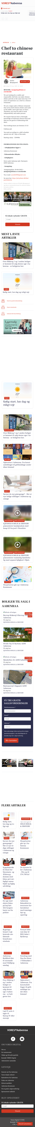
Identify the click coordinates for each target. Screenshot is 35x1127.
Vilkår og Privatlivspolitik (9, 1055)
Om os (3, 1049)
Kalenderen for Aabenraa (9, 1078)
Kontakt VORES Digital (8, 1058)
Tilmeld (17, 224)
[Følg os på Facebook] (13, 1039)
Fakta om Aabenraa (7, 1080)
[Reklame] (17, 198)
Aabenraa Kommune (8, 1086)
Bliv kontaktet (11, 740)
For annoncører (6, 1052)
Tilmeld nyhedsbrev (24, 1124)
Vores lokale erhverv (8, 1075)
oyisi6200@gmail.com (18, 175)
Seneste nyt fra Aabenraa (9, 1072)
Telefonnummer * (9, 707)
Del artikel (24, 81)
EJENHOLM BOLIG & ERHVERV (13, 622)
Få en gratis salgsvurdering (10, 1089)
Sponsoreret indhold (8, 1092)
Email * (6, 715)
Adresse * (7, 723)
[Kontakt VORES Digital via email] (22, 1039)
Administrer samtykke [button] (8, 1061)
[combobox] (5, 727)
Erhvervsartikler (6, 1083)
